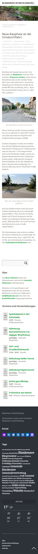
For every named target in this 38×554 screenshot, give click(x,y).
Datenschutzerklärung (10, 543)
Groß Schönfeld (27, 475)
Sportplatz (11, 488)
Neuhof (18, 483)
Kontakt (5, 548)
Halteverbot (28, 47)
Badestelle (27, 449)
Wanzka (18, 490)
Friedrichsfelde (26, 463)
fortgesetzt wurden (17, 77)
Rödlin (15, 485)
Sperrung (5, 488)
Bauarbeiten (7, 44)
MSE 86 (19, 53)
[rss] (9, 434)
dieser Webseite (11, 278)
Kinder (19, 478)
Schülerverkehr (8, 59)
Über (3, 541)
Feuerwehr (24, 461)
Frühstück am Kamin (20, 392)
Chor (18, 456)
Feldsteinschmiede (10, 461)
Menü (33, 3)
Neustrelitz (24, 483)
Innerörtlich (28, 50)
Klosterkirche (26, 478)
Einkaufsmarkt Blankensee (12, 47)
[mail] (4, 434)
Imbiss (10, 478)
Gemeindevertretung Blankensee (10, 476)
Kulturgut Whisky (18, 381)
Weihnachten (6, 493)
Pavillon (32, 483)
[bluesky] (27, 434)
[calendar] (18, 434)
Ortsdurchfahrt (28, 53)
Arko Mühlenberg (19, 449)
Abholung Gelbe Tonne (21, 358)
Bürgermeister (9, 456)
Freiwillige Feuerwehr (12, 463)
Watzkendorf (29, 491)
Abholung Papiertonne (21, 369)
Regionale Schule (7, 485)
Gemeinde (6, 466)
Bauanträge (5, 453)
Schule (22, 485)
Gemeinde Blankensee (12, 468)
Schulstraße (19, 59)
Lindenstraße (10, 53)
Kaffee (14, 478)
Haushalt (4, 478)
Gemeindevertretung (14, 472)
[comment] (13, 434)
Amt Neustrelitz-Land (8, 449)
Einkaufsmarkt (28, 44)
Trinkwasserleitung (24, 61)
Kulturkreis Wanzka (19, 480)
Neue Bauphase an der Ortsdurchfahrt (16, 35)
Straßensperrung (9, 61)
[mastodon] (32, 434)
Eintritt (5, 458)
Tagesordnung (20, 488)
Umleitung (6, 64)
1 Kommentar (19, 41)
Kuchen (10, 480)
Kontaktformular (8, 298)
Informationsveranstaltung (12, 50)
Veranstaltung (7, 491)
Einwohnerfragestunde (15, 458)
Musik (13, 483)
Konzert (5, 480)
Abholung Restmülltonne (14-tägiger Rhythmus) (19, 331)
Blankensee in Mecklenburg (17, 3)
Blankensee (17, 44)
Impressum (6, 546)
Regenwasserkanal (19, 56)
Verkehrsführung (18, 64)
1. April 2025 (7, 41)
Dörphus (28, 456)
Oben (34, 548)
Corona (22, 456)
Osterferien (6, 56)
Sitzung (28, 485)
